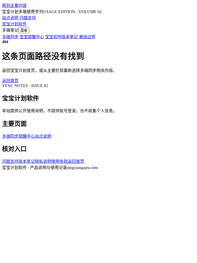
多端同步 (10, 37)
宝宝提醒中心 (31, 37)
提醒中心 (26, 136)
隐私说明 (43, 161)
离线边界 (87, 37)
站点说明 (10, 18)
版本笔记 (26, 161)
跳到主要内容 (14, 5)
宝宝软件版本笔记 (61, 37)
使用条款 (59, 161)
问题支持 (27, 18)
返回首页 (10, 81)
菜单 (24, 30)
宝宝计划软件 (14, 24)
